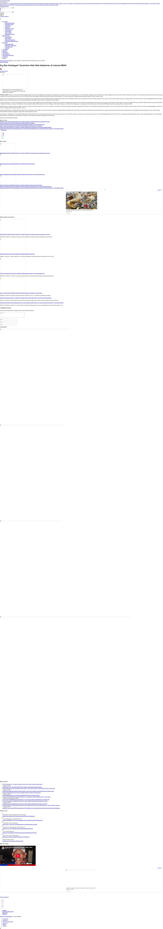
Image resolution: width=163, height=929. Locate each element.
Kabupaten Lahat (9, 44)
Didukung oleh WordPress (6, 916)
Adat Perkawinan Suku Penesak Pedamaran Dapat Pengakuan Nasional (17, 123)
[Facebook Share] (3, 132)
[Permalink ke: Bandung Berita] (1, 69)
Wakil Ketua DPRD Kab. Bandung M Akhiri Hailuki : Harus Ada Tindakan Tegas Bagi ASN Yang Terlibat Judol (64, 3)
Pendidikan (5, 49)
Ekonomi (5, 51)
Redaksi (4, 910)
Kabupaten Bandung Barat (11, 41)
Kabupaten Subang (9, 23)
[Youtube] (3, 905)
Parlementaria (6, 54)
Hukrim (4, 58)
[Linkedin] (3, 903)
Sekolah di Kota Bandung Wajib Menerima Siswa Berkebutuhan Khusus (20, 832)
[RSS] (3, 908)
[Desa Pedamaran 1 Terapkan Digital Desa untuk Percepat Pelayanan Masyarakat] (22, 784)
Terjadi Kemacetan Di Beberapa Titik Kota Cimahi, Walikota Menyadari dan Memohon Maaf (37, 5)
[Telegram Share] (3, 137)
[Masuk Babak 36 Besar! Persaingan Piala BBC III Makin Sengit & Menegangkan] (22, 792)
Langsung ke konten (5, 0)
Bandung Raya (6, 35)
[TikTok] (3, 906)
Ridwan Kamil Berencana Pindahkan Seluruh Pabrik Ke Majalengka (19, 816)
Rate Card (5, 913)
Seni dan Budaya (4, 62)
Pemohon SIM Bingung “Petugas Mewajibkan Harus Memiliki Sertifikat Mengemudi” (23, 820)
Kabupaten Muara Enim (10, 45)
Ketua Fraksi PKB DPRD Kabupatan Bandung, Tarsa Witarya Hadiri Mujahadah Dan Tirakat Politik (26, 799)
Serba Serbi (5, 52)
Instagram (5, 920)
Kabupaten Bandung (10, 40)
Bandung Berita (4, 71)
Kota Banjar (8, 26)
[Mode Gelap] (0, 9)
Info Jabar (5, 21)
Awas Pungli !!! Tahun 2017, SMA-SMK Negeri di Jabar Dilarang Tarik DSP (20, 824)
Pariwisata (5, 56)
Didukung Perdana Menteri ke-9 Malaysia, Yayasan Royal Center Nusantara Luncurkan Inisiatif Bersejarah (25, 127)
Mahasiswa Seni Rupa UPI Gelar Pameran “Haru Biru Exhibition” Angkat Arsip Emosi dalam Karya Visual (25, 121)
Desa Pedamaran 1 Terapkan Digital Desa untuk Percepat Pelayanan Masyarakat (19, 3)
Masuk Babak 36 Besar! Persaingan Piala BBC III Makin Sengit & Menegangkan (109, 3)
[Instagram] (3, 902)
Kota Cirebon (8, 33)
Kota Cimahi (8, 38)
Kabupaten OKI (8, 47)
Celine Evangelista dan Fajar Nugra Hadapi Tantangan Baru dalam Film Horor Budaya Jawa (22, 124)
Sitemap (5, 914)
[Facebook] (3, 899)
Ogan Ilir (7, 48)
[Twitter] (3, 901)
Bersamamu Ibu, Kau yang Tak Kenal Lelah (13, 841)
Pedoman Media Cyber (8, 911)
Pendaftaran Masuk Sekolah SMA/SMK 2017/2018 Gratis (16, 837)
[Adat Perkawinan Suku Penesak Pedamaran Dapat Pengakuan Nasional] (8, 162)
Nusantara (5, 42)
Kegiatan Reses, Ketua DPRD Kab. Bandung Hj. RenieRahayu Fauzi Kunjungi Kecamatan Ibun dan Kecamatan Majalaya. (31, 808)
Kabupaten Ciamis (9, 28)
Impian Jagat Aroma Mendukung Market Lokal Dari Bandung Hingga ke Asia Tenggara (21, 126)
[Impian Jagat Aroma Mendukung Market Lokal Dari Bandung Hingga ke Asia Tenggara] (8, 183)
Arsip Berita (5, 919)
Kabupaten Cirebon (10, 34)
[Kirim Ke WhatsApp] (3, 138)
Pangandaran (8, 30)
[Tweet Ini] (3, 134)
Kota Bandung (8, 37)
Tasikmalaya (8, 31)
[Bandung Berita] (4, 6)
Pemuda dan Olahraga (8, 55)
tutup (1, 13)
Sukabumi (7, 27)
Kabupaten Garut (9, 24)
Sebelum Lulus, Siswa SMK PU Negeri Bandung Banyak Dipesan (18, 828)
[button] (13, 7)
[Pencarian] (0, 10)
